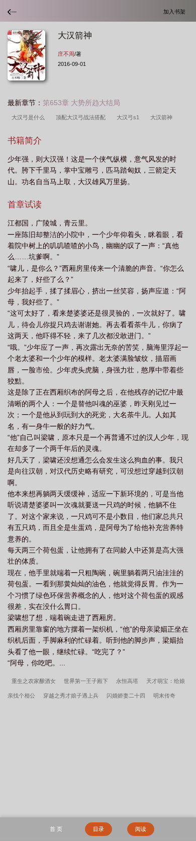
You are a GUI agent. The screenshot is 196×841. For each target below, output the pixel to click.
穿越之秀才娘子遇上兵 (71, 696)
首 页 (56, 829)
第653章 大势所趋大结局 (81, 103)
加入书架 (175, 11)
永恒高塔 (127, 681)
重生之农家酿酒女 (34, 681)
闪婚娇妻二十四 (126, 696)
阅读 (140, 829)
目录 (98, 829)
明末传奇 (164, 696)
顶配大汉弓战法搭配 (82, 117)
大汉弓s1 (129, 117)
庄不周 (66, 54)
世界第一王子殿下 (86, 681)
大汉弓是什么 (30, 117)
